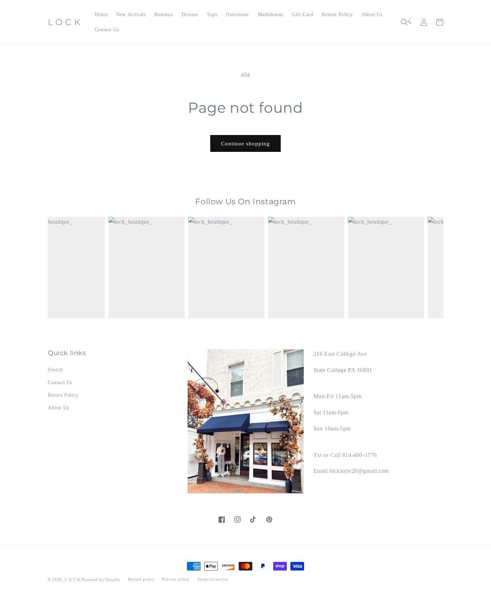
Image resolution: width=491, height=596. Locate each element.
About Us (58, 407)
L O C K (73, 579)
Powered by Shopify (101, 579)
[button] (408, 22)
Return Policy (63, 395)
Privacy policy (176, 579)
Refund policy (141, 579)
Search (55, 369)
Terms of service (213, 579)
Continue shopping (245, 143)
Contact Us (60, 382)
